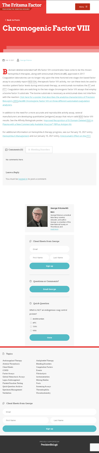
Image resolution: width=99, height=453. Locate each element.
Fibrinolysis (41, 374)
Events (39, 370)
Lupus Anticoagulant (11, 380)
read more (54, 229)
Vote (49, 337)
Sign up (49, 266)
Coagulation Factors (44, 367)
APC (34, 322)
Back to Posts (13, 20)
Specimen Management (12, 390)
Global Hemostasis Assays (14, 377)
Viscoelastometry (43, 393)
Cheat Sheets (8, 367)
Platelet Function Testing (13, 383)
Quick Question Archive (12, 386)
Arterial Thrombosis (11, 364)
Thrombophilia (42, 390)
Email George (49, 289)
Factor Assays (8, 374)
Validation (7, 393)
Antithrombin (38, 318)
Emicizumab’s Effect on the (75, 136)
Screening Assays (43, 386)
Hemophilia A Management (16, 136)
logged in (22, 178)
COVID (5, 370)
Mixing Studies (42, 380)
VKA (34, 330)
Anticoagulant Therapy (12, 361)
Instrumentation (43, 377)
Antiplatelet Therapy (45, 361)
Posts (38, 383)
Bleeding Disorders (40, 149)
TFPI (35, 326)
